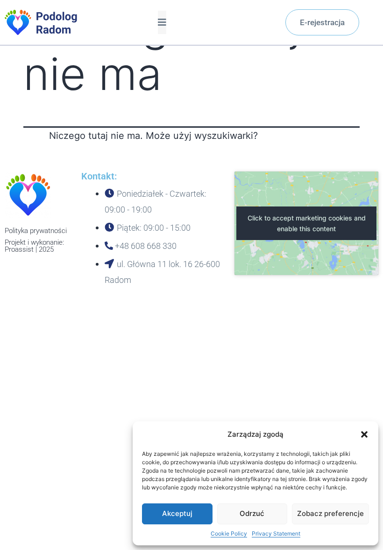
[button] (364, 434)
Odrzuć (252, 513)
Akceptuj (177, 513)
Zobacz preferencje (330, 513)
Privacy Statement (276, 533)
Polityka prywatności (36, 231)
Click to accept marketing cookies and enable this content (307, 223)
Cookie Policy (229, 533)
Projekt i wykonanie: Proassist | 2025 (34, 246)
